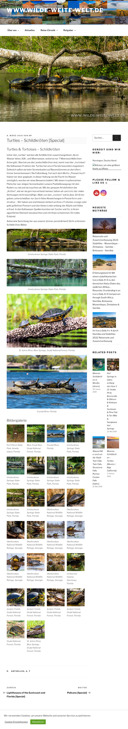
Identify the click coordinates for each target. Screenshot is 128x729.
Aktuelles (30, 30)
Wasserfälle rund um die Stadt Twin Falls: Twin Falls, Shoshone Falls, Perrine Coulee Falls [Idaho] (98, 467)
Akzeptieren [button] (38, 722)
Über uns (12, 30)
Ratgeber (68, 30)
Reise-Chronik (48, 30)
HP (30, 135)
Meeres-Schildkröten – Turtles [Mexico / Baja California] (112, 461)
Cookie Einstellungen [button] (16, 722)
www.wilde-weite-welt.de (55, 10)
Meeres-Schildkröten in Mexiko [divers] (97, 379)
